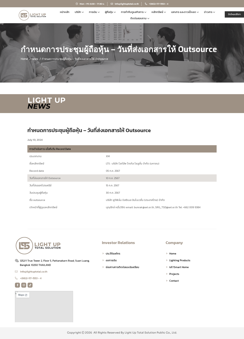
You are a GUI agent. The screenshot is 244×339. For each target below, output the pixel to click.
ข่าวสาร (208, 12)
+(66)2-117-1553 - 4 (30, 278)
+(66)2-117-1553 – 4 (158, 4)
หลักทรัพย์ (157, 12)
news (35, 59)
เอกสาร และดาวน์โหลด (183, 12)
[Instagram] (23, 285)
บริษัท (78, 12)
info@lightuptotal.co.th (127, 4)
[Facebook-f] (17, 285)
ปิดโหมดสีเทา (234, 14)
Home (24, 59)
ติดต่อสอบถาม (138, 18)
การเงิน (93, 12)
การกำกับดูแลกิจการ (132, 12)
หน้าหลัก (64, 12)
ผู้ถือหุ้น (109, 12)
